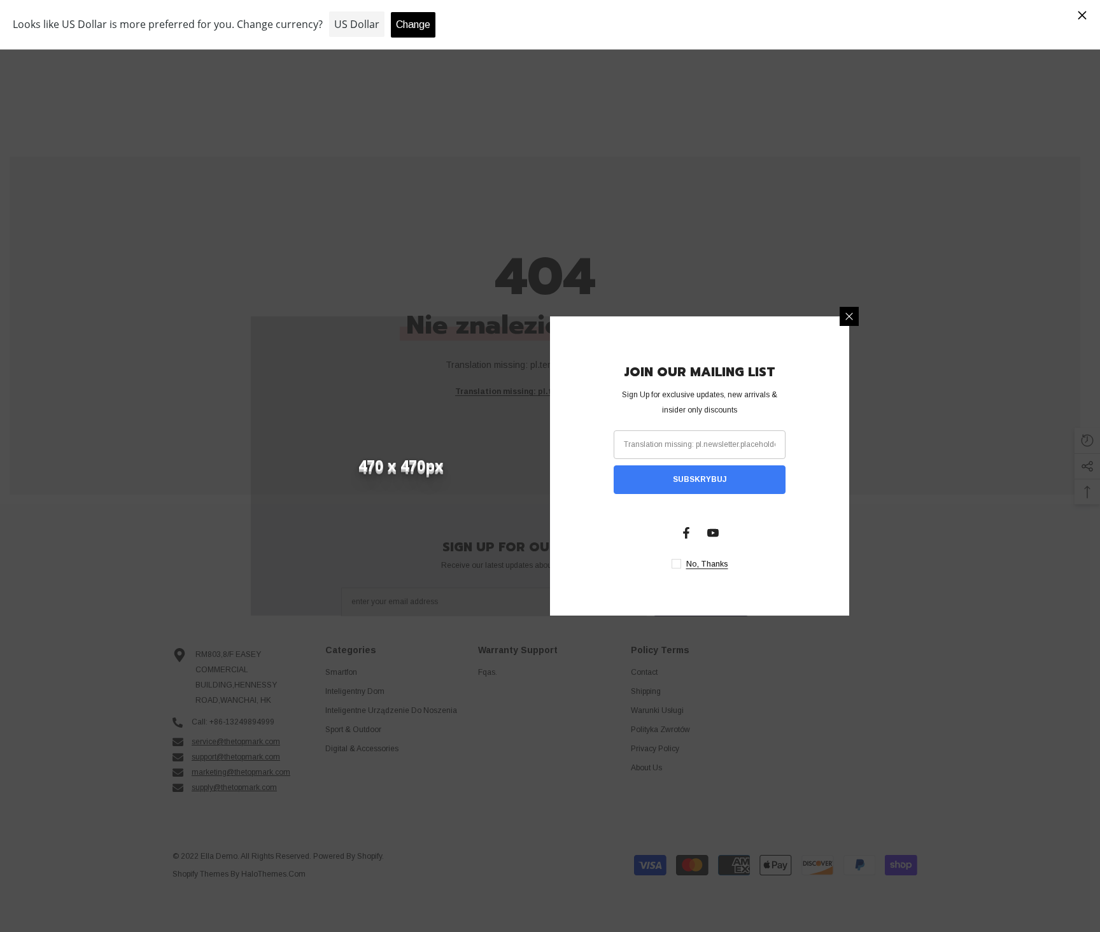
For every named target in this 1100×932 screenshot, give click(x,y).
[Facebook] (686, 532)
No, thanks (707, 564)
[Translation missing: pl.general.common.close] (849, 316)
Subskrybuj (700, 479)
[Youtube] (713, 532)
